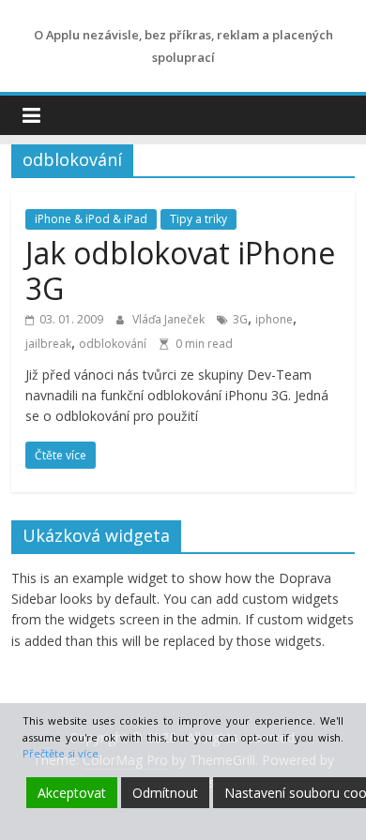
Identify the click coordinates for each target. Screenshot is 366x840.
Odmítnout (165, 793)
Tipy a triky (198, 219)
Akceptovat (72, 793)
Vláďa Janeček (169, 319)
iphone (274, 319)
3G (240, 319)
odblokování (112, 344)
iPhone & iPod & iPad (91, 219)
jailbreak (48, 344)
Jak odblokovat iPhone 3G (180, 270)
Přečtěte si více (61, 753)
